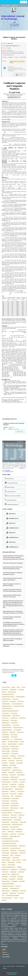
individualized (5, 765)
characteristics (22, 779)
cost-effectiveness (6, 753)
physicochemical (16, 715)
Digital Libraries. (14, 869)
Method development (12, 744)
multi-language (13, 871)
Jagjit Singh (10, 43)
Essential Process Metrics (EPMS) (9, 843)
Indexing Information (12, 504)
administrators (5, 876)
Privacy (18, 687)
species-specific (15, 857)
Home (4, 966)
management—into (15, 874)
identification (5, 732)
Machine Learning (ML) (7, 767)
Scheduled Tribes (5, 822)
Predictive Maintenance (7, 708)
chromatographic (5, 734)
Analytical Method (18, 739)
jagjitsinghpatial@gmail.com (13, 45)
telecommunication (6, 748)
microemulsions (14, 713)
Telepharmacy (13, 755)
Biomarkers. (12, 791)
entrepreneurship (17, 812)
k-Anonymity (21, 689)
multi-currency (5, 871)
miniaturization (22, 852)
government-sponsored (17, 824)
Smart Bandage (21, 786)
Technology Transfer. (6, 699)
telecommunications (14, 746)
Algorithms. (4, 772)
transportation (13, 701)
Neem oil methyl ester (6, 725)
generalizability (20, 762)
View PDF (20, 74)
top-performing (5, 826)
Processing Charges (11, 500)
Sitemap (5, 968)
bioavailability (5, 836)
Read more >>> (22, 468)
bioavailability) (14, 881)
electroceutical (14, 800)
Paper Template (10, 487)
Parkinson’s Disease (14, 807)
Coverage (13, 829)
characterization (5, 713)
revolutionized (11, 831)
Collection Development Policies (8, 867)
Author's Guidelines (12, 483)
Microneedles (5, 784)
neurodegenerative (6, 798)
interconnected (20, 791)
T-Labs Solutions (11, 974)
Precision (22, 741)
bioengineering (5, 848)
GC (11, 739)
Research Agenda (12, 691)
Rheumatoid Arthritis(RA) (7, 838)
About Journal (6, 5)
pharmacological (21, 774)
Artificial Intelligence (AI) (14, 836)
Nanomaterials (5, 888)
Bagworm (4, 862)
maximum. (4, 864)
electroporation (5, 779)
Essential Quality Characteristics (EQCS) (10, 841)
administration (12, 772)
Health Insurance (5, 829)
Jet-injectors (22, 781)
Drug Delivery (18, 855)
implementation (23, 869)
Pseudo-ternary (5, 717)
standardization (5, 855)
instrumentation (14, 736)
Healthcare (15, 767)
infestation (18, 862)
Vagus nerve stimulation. (7, 812)
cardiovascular (19, 760)
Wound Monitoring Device (7, 788)
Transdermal (15, 781)
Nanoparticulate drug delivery (8, 883)
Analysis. (4, 831)
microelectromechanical (15, 848)
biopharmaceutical (14, 777)
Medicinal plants (11, 862)
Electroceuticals (5, 800)
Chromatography (17, 729)
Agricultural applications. (7, 729)
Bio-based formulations (18, 727)
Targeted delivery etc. (14, 888)
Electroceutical (5, 807)
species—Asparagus (6, 859)
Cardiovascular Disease (16, 770)
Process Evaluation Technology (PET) (9, 845)
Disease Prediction (6, 770)
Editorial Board (20, 966)
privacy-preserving (6, 687)
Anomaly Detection (6, 703)
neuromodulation (5, 803)
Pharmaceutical (21, 893)
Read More (20, 431)
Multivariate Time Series (19, 706)
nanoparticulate (12, 878)
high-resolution (14, 734)
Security (23, 687)
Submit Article (10, 478)
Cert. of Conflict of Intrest (14, 495)
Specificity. (21, 744)
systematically (11, 760)
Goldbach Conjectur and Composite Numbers (14, 38)
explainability (12, 762)
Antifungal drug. (18, 796)
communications (21, 850)
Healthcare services (17, 758)
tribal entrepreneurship (7, 819)
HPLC (12, 796)
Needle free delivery (6, 781)
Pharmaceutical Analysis (7, 897)
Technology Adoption (20, 696)
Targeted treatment (19, 788)
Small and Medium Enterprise (8, 694)
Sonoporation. (21, 784)
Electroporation (13, 784)
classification (4, 762)
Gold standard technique (13, 741)
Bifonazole (20, 793)
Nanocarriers (18, 886)
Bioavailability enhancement (8, 886)
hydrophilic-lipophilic (6, 715)
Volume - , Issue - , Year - (17, 57)
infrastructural (5, 701)
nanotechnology (5, 852)
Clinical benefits (21, 755)
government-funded (6, 824)
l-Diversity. (4, 691)
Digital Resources (5, 869)
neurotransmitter (14, 803)
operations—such (5, 874)
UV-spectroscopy (5, 796)
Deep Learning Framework (17, 703)
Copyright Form (11, 491)
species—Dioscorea (16, 859)
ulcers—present (5, 786)
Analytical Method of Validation (12, 895)
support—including (6, 751)
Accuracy (4, 744)
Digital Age (19, 867)
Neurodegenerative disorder (8, 810)
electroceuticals (5, 805)
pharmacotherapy (14, 805)
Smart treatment (5, 791)
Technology (4, 878)
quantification (12, 732)
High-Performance (6, 890)
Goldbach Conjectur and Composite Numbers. (17, 62)
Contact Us (14, 5)
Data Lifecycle (5, 689)
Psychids (24, 859)
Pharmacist (4, 760)
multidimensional (5, 739)
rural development (17, 819)
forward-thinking (11, 864)
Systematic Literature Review (8, 696)
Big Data (13, 687)
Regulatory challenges (6, 758)
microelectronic (5, 850)
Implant (21, 807)
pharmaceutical (20, 732)
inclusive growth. (14, 822)
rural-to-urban (13, 815)
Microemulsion (16, 725)
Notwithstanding (14, 852)
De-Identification (13, 689)
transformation (14, 817)
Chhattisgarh (19, 829)
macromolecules (5, 777)
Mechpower (20, 876)
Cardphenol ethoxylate (7, 727)
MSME (20, 817)
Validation (4, 741)
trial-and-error (21, 833)
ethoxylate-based (5, 722)
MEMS (11, 855)
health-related (23, 822)
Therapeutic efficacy (6, 857)
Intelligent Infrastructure (7, 706)
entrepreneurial (5, 815)
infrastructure (15, 699)
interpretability (13, 765)
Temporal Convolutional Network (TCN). (10, 710)
